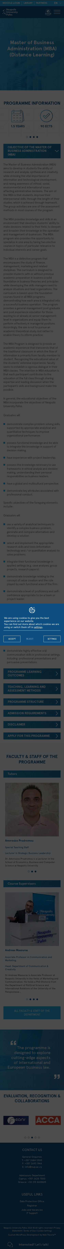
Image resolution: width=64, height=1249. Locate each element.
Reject (29, 639)
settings (38, 627)
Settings (52, 639)
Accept (12, 639)
